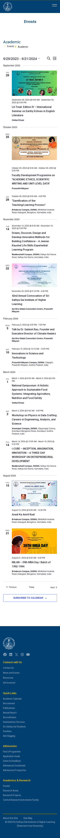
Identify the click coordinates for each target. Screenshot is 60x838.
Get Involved (9, 682)
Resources (8, 677)
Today (31, 587)
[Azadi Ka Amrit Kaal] (34, 493)
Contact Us (8, 668)
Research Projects (12, 795)
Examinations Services (14, 722)
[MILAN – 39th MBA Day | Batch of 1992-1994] (34, 541)
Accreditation (9, 717)
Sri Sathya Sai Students (14, 726)
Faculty (6, 786)
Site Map (27, 818)
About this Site (10, 818)
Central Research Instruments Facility (21, 800)
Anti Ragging (9, 736)
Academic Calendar (12, 698)
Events (10, 46)
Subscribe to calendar (28, 597)
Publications (9, 708)
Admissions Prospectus (14, 770)
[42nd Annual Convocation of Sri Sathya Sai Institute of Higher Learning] (34, 275)
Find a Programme (12, 751)
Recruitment (9, 703)
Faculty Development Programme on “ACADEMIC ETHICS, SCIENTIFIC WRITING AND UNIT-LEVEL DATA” (33, 179)
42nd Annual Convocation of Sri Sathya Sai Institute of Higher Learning (30, 300)
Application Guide (11, 756)
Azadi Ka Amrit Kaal (23, 514)
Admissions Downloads (14, 765)
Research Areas (10, 790)
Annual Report (10, 712)
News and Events (11, 672)
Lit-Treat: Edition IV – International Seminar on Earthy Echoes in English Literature (33, 111)
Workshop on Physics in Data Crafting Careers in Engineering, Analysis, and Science (34, 419)
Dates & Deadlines (12, 761)
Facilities (7, 731)
